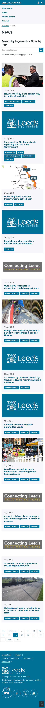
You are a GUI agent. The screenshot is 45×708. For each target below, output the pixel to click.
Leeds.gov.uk (11, 3)
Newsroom (5, 26)
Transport (9, 105)
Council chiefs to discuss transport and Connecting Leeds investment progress (22, 518)
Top (41, 705)
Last (17, 639)
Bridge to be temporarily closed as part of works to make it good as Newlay (22, 333)
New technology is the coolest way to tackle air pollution (22, 95)
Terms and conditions (10, 658)
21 (34, 635)
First (3, 631)
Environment (10, 152)
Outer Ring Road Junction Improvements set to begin (18, 197)
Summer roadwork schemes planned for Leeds (18, 425)
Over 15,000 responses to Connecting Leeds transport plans (21, 287)
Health (20, 152)
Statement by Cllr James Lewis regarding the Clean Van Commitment (20, 144)
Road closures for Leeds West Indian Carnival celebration (19, 242)
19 (22, 635)
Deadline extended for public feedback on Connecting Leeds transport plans (20, 471)
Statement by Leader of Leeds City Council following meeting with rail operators (22, 380)
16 (3, 635)
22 (41, 635)
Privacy (18, 655)
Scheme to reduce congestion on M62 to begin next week (21, 564)
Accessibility (6, 655)
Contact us (27, 658)
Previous (13, 631)
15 (40, 631)
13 (27, 631)
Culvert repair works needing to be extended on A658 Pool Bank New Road (22, 610)
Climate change (28, 101)
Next (10, 639)
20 (28, 635)
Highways (24, 294)
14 (34, 631)
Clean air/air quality (12, 101)
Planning (8, 204)
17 (9, 635)
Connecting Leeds (11, 294)
